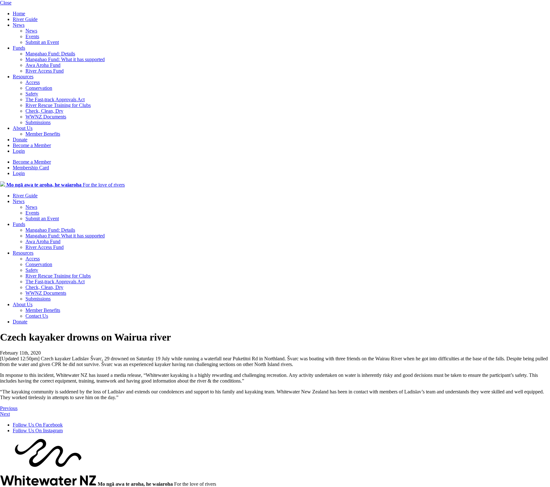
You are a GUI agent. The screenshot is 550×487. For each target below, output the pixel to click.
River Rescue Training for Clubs (58, 105)
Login (19, 151)
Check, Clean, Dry (44, 111)
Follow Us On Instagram (38, 430)
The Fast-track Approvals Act (55, 99)
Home (19, 13)
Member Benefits (42, 134)
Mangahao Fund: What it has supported (65, 59)
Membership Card (31, 167)
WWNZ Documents (45, 116)
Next (5, 414)
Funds (19, 48)
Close (5, 2)
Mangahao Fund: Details (50, 53)
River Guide (25, 19)
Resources (23, 76)
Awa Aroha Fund (42, 65)
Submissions (38, 122)
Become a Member (32, 145)
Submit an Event (42, 42)
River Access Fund (44, 71)
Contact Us (36, 316)
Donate (20, 139)
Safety (31, 93)
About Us (22, 128)
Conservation (38, 88)
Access (32, 82)
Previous (9, 408)
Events (32, 36)
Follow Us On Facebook (38, 424)
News (19, 25)
